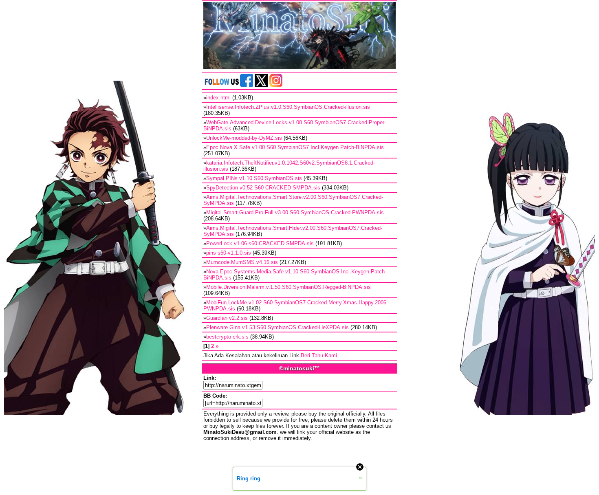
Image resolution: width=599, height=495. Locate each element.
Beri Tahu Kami (319, 355)
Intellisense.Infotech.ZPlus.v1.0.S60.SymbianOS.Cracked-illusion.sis (288, 107)
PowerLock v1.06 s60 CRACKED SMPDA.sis (260, 243)
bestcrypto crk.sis (227, 337)
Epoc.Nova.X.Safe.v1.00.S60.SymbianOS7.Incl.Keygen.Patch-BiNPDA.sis (295, 147)
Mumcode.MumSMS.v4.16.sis (242, 262)
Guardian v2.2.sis (227, 318)
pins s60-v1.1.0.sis (228, 253)
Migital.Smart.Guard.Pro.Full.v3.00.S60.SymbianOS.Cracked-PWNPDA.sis (295, 212)
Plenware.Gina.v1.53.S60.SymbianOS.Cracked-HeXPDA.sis (277, 327)
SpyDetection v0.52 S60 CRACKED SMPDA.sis (263, 188)
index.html (218, 98)
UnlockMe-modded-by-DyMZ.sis (244, 138)
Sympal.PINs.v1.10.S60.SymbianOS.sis (254, 178)
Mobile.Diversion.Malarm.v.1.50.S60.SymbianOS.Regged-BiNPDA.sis (288, 287)
